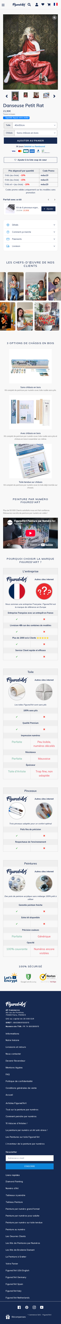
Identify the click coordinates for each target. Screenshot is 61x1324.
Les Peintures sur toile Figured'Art (23, 1137)
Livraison (16, 246)
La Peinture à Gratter (16, 1256)
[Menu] (3, 4)
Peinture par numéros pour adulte (22, 1215)
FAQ (8, 1074)
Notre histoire (12, 1040)
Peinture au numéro (15, 1229)
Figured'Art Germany (16, 1277)
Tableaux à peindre (15, 1195)
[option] (15, 96)
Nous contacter (13, 1054)
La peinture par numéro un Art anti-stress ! (27, 1130)
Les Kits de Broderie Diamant (20, 1250)
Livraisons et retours (16, 1047)
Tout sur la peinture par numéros (22, 1109)
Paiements (17, 239)
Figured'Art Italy (13, 1291)
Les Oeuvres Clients (16, 1236)
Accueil (9, 1095)
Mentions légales (14, 1067)
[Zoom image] (30, 52)
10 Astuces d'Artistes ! (16, 1123)
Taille (8, 125)
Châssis (9, 133)
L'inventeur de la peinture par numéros (25, 1144)
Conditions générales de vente (21, 1088)
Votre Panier (12, 1263)
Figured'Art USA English (17, 1270)
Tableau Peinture (14, 1202)
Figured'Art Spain (14, 1284)
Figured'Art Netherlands (18, 1297)
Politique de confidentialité (19, 1081)
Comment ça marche (21, 232)
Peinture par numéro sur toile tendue (24, 1222)
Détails (15, 225)
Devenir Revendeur (15, 1061)
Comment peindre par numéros (21, 1116)
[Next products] (55, 200)
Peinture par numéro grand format (23, 1209)
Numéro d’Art (12, 1188)
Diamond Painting (14, 1181)
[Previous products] (48, 200)
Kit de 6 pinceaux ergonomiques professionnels (28, 207)
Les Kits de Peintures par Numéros (23, 1243)
